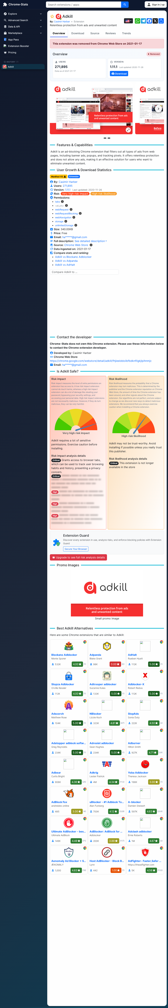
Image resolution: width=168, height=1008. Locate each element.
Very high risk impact (75, 193)
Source (94, 33)
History (13, 62)
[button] (156, 4)
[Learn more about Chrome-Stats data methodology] (91, 245)
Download (77, 33)
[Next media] (158, 108)
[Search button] (125, 4)
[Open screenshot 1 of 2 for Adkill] (91, 108)
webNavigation (63, 217)
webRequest (62, 209)
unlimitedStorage (64, 225)
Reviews (110, 33)
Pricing (12, 52)
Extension (79, 21)
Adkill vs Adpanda (66, 260)
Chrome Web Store (76, 245)
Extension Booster (18, 46)
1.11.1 (67, 189)
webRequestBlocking (66, 213)
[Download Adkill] (134, 68)
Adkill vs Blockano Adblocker (73, 256)
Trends (126, 33)
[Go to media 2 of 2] (109, 138)
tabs (57, 201)
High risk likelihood (104, 193)
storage (59, 221)
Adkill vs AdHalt (65, 264)
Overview (59, 33)
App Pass (13, 39)
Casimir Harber (62, 21)
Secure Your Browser (76, 549)
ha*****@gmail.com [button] (74, 237)
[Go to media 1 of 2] (105, 138)
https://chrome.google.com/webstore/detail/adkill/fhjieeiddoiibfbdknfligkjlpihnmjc (101, 360)
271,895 (68, 185)
